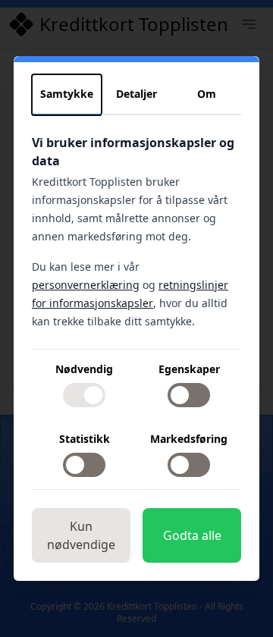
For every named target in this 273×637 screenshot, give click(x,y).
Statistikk (84, 438)
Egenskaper (189, 369)
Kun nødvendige (81, 535)
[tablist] (136, 94)
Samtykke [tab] (66, 93)
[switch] (84, 395)
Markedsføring (189, 438)
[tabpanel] (136, 311)
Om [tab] (206, 93)
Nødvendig (84, 369)
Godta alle (192, 535)
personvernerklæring (86, 285)
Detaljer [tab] (136, 93)
